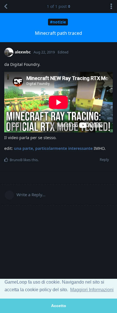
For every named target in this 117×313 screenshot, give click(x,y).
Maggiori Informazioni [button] (92, 289)
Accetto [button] (58, 305)
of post (57, 6)
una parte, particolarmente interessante (53, 148)
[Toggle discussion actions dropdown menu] (111, 6)
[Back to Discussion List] (5, 6)
